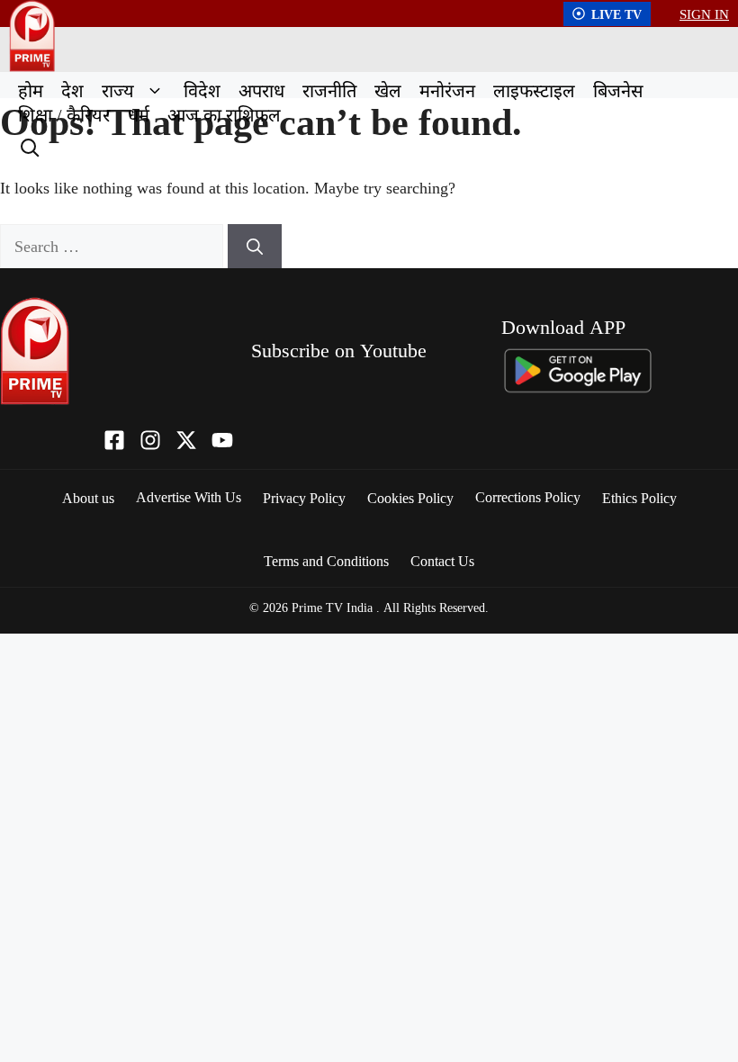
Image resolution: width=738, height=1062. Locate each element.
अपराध (261, 90)
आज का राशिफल (224, 115)
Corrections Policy (527, 497)
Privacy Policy (304, 498)
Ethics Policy (639, 498)
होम (30, 90)
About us (88, 498)
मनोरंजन (447, 90)
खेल (387, 90)
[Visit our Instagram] (150, 440)
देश (72, 90)
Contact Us (442, 561)
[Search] (28, 146)
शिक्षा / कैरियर (64, 115)
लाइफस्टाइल (534, 90)
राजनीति (329, 90)
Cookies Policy (410, 498)
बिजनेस (618, 90)
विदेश (202, 90)
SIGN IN (704, 13)
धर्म (138, 115)
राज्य (118, 90)
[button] (154, 90)
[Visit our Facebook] (114, 440)
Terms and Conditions (326, 561)
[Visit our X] (186, 440)
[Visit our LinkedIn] (222, 440)
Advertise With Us (188, 497)
